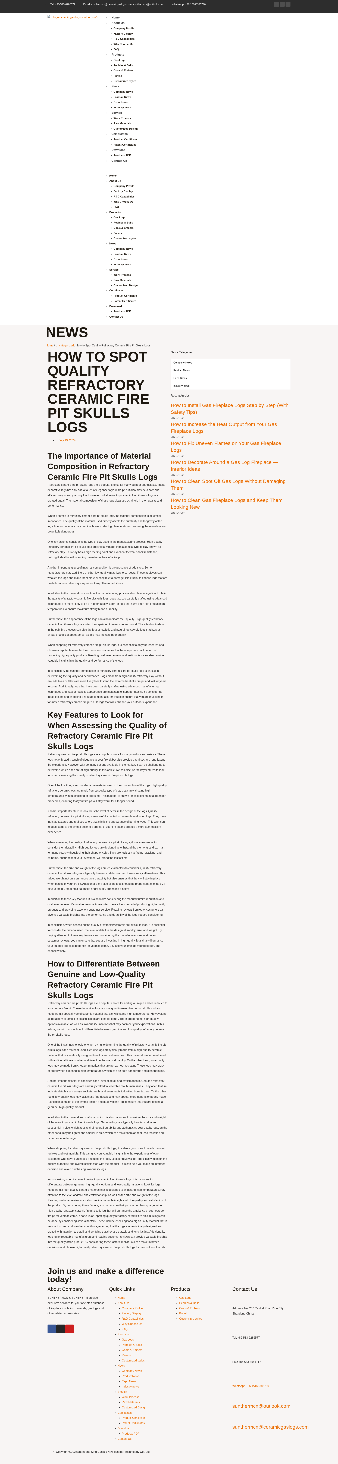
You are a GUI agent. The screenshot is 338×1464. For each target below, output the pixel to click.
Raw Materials (122, 123)
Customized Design (126, 128)
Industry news (122, 107)
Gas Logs (119, 60)
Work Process (122, 118)
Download (118, 150)
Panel (183, 1313)
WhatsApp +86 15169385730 (250, 1386)
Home (115, 17)
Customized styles (125, 80)
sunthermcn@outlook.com (261, 1406)
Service (116, 112)
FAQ (116, 49)
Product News (122, 96)
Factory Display (123, 33)
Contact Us (119, 160)
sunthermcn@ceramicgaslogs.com (270, 1427)
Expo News (120, 102)
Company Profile (124, 28)
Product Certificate (125, 139)
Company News (123, 91)
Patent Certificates (125, 144)
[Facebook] (276, 4)
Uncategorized (64, 345)
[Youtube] (288, 4)
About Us (117, 23)
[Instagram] (282, 4)
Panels (118, 75)
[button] (195, 170)
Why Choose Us (123, 44)
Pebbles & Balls (123, 65)
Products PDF (122, 155)
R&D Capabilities (124, 38)
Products (117, 54)
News (115, 86)
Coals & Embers (123, 70)
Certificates (119, 134)
